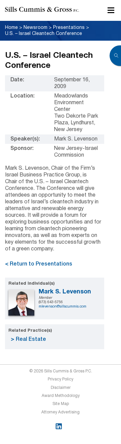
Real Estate (31, 339)
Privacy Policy (60, 379)
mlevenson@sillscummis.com (62, 306)
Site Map (60, 404)
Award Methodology (61, 396)
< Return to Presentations (38, 264)
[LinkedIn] (58, 426)
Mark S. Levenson (65, 292)
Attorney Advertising (60, 412)
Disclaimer (61, 388)
